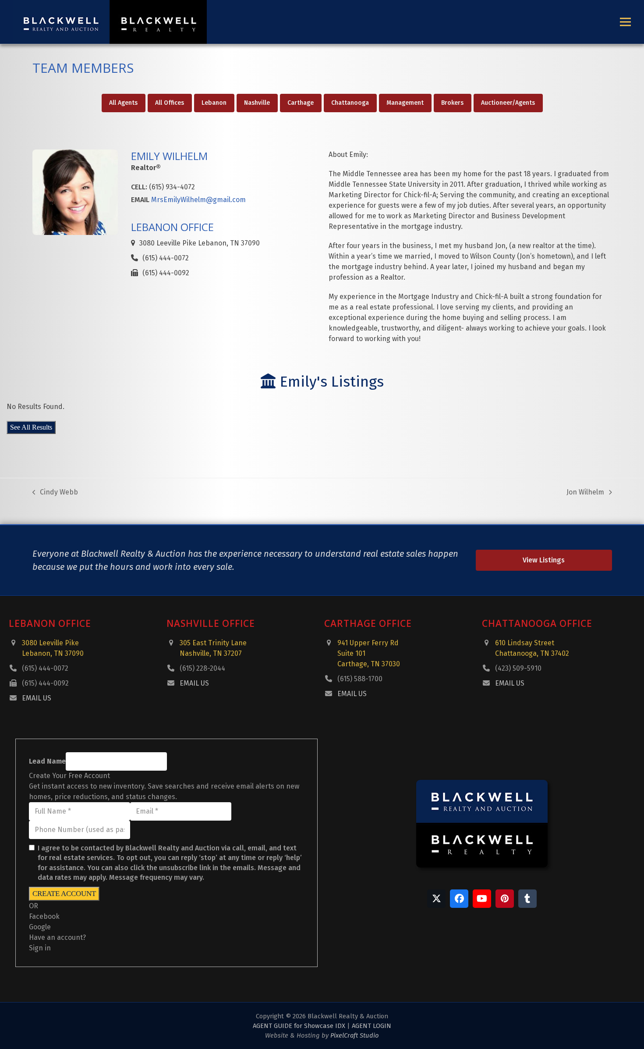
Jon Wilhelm (585, 493)
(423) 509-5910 (518, 668)
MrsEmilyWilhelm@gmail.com (198, 200)
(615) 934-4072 (172, 187)
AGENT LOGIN (371, 1026)
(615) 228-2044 (202, 668)
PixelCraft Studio (354, 1035)
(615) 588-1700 (359, 679)
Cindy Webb (55, 493)
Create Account (64, 893)
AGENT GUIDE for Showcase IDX (299, 1026)
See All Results (31, 427)
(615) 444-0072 (45, 668)
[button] (625, 22)
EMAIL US (36, 698)
